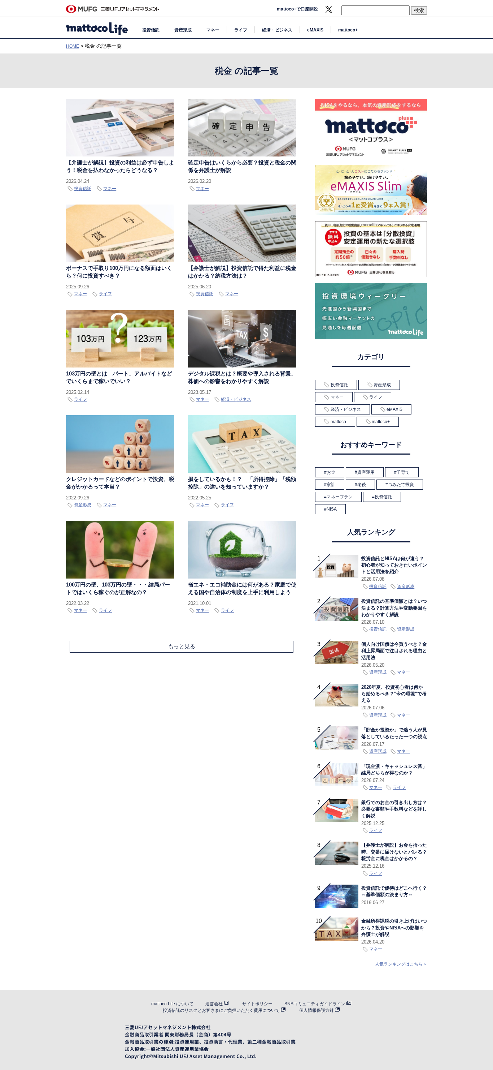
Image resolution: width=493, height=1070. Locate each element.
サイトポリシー (257, 1003)
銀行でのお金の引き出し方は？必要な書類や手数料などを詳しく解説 (394, 809)
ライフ (240, 30)
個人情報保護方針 (316, 1010)
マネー (212, 30)
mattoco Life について (172, 1003)
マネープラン (340, 496)
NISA (332, 509)
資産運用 (366, 472)
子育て (403, 472)
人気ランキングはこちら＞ (401, 964)
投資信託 (151, 30)
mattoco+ (348, 30)
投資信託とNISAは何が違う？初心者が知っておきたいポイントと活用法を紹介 (394, 565)
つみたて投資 (401, 484)
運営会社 (214, 1003)
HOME (72, 46)
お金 (331, 472)
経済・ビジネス (277, 30)
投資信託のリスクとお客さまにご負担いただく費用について (221, 1010)
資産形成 (183, 30)
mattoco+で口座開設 (297, 9)
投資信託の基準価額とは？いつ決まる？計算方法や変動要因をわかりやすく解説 (394, 608)
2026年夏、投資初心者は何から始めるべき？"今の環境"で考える (394, 694)
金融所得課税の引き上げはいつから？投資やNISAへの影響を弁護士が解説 (394, 928)
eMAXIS (315, 30)
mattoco (338, 421)
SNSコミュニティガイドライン (314, 1003)
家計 (331, 484)
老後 (361, 484)
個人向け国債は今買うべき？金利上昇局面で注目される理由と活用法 (394, 651)
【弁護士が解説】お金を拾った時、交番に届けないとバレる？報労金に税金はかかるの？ (394, 852)
